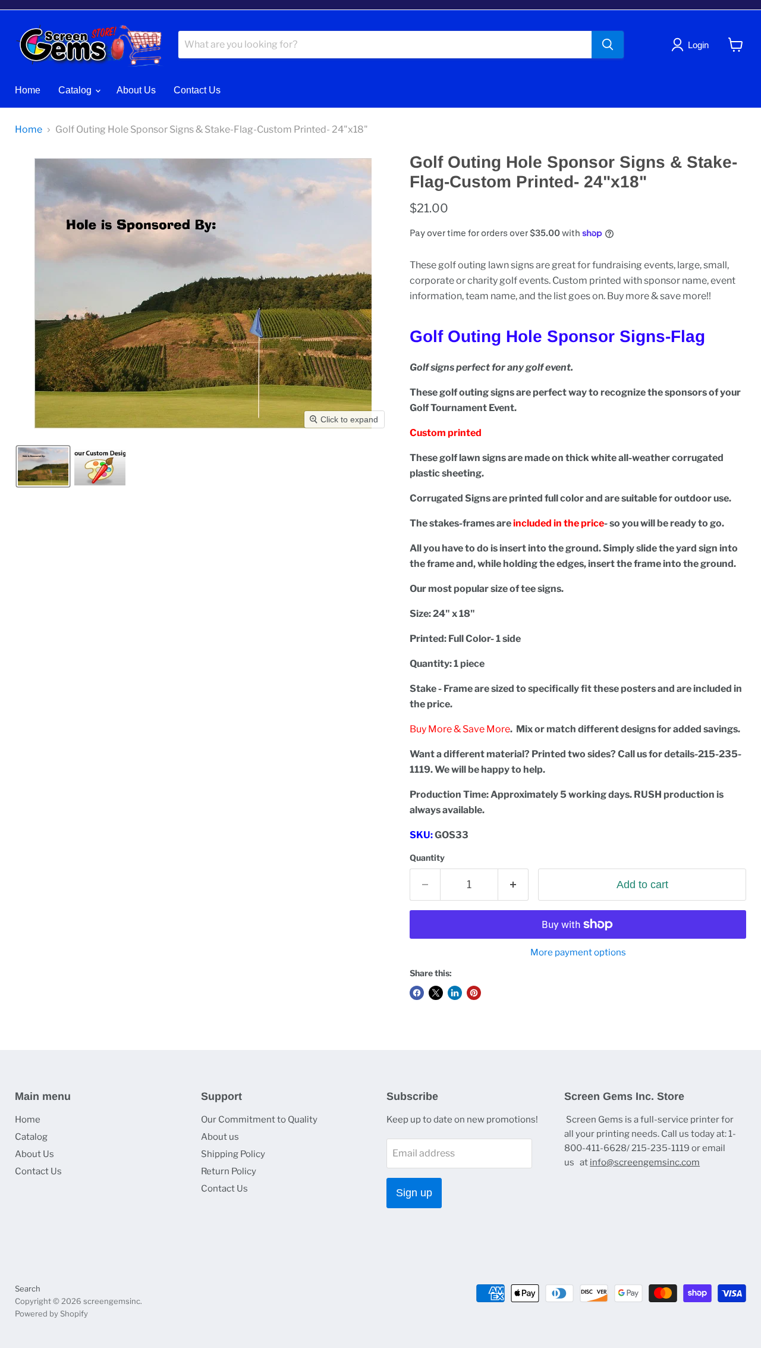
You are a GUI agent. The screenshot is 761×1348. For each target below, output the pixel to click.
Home (27, 90)
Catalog (76, 90)
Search (27, 1288)
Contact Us (197, 90)
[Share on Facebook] (417, 993)
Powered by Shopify (51, 1313)
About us (220, 1136)
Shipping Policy (233, 1154)
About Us (136, 90)
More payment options (578, 953)
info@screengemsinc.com (645, 1162)
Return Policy (228, 1171)
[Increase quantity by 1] (513, 885)
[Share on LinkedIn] (455, 993)
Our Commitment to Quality (259, 1119)
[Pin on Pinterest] (474, 993)
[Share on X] (436, 993)
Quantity (427, 858)
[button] (43, 466)
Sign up (414, 1193)
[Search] (608, 44)
